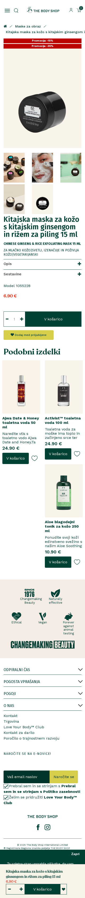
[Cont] (71, 10)
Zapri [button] (75, 854)
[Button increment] (22, 319)
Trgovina (11, 721)
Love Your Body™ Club (24, 727)
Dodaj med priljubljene (30, 335)
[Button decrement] (7, 319)
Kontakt (10, 716)
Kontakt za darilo (19, 732)
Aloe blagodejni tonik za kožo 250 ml (62, 526)
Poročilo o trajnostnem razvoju (32, 738)
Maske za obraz (28, 26)
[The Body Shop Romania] (43, 10)
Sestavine (12, 274)
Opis (8, 263)
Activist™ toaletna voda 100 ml (63, 420)
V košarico (53, 319)
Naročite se (64, 777)
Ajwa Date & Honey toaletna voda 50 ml (20, 422)
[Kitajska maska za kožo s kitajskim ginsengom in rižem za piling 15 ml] (42, 93)
